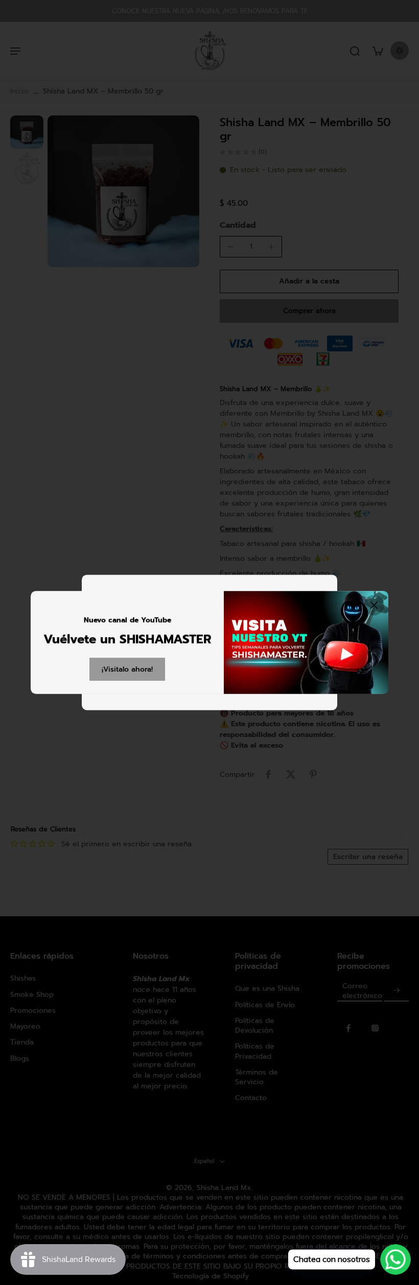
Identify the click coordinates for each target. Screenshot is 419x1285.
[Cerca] (374, 605)
